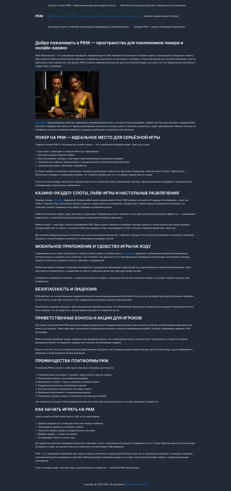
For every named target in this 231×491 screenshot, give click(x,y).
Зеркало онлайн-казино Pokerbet (161, 16)
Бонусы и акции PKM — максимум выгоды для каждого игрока (82, 5)
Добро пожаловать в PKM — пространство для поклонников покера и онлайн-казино (93, 16)
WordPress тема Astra (136, 484)
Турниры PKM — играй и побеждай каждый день (159, 26)
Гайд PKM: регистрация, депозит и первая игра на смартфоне (153, 5)
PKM (39, 16)
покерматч (41, 122)
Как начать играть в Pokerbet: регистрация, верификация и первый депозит (88, 26)
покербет (58, 200)
